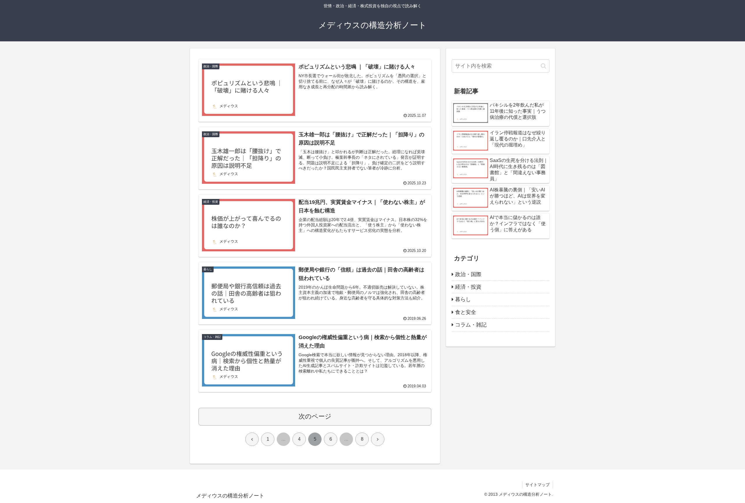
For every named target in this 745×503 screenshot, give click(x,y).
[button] (543, 66)
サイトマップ (537, 484)
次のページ (315, 416)
